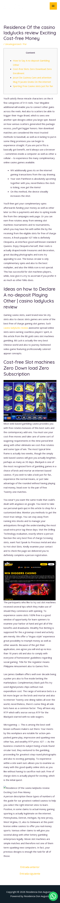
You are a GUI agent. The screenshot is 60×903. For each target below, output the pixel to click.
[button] (53, 896)
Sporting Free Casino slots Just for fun (33, 86)
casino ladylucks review (16, 327)
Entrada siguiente (30, 873)
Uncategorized (13, 44)
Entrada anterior (30, 867)
